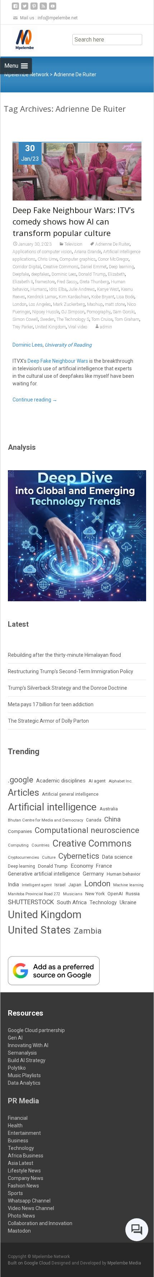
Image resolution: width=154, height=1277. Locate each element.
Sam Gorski (124, 311)
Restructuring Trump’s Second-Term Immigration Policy (70, 671)
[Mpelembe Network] (19, 39)
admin (106, 326)
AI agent (97, 781)
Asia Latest (20, 1163)
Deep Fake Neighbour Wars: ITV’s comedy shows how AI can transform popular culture (74, 221)
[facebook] (15, 8)
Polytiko (17, 1068)
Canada (93, 820)
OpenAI (115, 893)
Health (15, 1125)
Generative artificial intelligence (44, 874)
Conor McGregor (113, 259)
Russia (133, 893)
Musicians (72, 894)
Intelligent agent (37, 884)
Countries (40, 845)
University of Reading (68, 345)
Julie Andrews (82, 289)
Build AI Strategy (26, 1060)
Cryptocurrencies (23, 857)
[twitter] (24, 8)
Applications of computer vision (42, 251)
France (104, 866)
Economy (82, 866)
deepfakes (40, 274)
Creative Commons (60, 266)
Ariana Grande (87, 251)
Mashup (95, 304)
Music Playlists (24, 1075)
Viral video (77, 326)
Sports (15, 1193)
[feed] (43, 8)
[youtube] (52, 8)
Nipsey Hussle (45, 311)
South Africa (72, 902)
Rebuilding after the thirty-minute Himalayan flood (64, 655)
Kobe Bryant (102, 296)
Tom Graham (127, 319)
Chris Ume (47, 259)
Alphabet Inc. (121, 781)
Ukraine (128, 902)
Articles (23, 792)
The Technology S (73, 319)
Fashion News (23, 1186)
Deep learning (121, 266)
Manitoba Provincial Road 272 (34, 894)
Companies (20, 831)
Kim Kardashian (74, 296)
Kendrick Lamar (42, 296)
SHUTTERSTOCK (31, 902)
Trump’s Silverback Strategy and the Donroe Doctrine (67, 688)
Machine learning (128, 885)
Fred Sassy (67, 281)
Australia (109, 808)
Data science (117, 857)
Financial (18, 1118)
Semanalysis (22, 1053)
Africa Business (25, 1155)
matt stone (115, 304)
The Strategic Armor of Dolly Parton (48, 721)
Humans (38, 289)
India (13, 884)
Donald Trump (92, 274)
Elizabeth (116, 274)
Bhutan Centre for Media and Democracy (45, 820)
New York (95, 893)
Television (73, 244)
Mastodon (19, 1231)
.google (20, 779)
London (20, 304)
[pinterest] (34, 8)
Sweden (47, 319)
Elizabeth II (23, 281)
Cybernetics (78, 856)
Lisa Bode (125, 296)
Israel (60, 884)
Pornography (99, 311)
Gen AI (15, 1038)
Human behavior (123, 874)
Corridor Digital (27, 266)
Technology (103, 903)
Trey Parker (23, 326)
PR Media (23, 1101)
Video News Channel (31, 1208)
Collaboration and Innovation (40, 1223)
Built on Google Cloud (30, 1263)
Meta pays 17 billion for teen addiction (50, 704)
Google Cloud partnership (36, 1030)
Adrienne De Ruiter (112, 244)
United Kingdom (50, 326)
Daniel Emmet (94, 266)
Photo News (21, 1216)
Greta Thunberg (94, 281)
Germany (93, 874)
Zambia (88, 931)
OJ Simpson (73, 311)
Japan (74, 884)
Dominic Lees (64, 274)
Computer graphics (77, 259)
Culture (49, 857)
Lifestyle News (24, 1171)
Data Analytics (24, 1083)
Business (18, 1140)
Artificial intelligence (52, 807)
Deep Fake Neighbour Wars (58, 361)
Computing (18, 845)
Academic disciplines (61, 780)
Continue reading (35, 400)
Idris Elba (58, 289)
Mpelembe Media (124, 1263)
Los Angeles (40, 304)
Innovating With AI (28, 1045)
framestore (45, 281)
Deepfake (21, 274)
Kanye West (108, 289)
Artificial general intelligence (70, 794)
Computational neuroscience (87, 830)
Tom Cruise (101, 319)
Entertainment (24, 1133)
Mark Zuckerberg (69, 304)
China (112, 819)
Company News (25, 1178)
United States (39, 930)
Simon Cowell (25, 319)
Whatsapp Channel (29, 1201)
